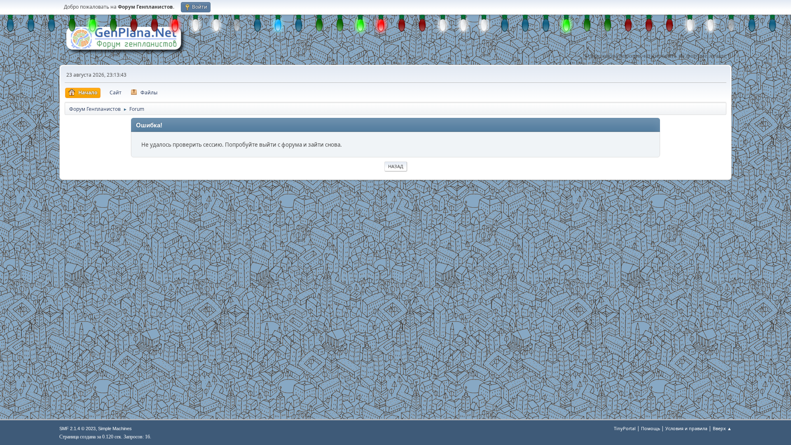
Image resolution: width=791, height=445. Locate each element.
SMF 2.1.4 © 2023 (77, 428)
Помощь (650, 428)
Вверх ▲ (722, 428)
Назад (395, 166)
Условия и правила (686, 428)
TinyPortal (625, 428)
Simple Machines (115, 428)
